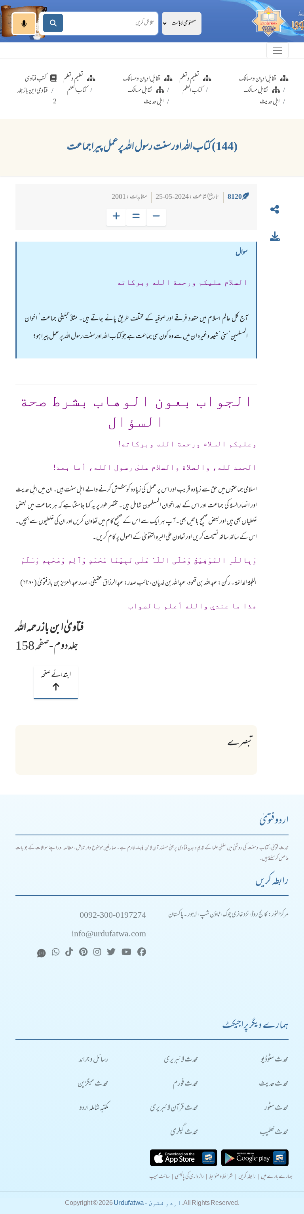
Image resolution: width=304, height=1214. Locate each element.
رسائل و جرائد (93, 1060)
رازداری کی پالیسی (189, 1177)
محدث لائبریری (181, 1060)
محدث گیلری (184, 1132)
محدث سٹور (276, 1108)
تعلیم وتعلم (189, 79)
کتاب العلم (192, 91)
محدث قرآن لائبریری (174, 1108)
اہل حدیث (269, 102)
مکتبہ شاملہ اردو (93, 1108)
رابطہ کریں (247, 1177)
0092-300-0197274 (113, 915)
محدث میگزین (93, 1084)
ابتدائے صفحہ (56, 675)
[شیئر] (275, 211)
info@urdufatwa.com (109, 934)
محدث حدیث (274, 1084)
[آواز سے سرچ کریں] (23, 23)
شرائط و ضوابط (221, 1177)
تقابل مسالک (255, 91)
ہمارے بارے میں (277, 1177)
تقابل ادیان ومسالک (257, 79)
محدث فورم (185, 1084)
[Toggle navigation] (277, 50)
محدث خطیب (274, 1132)
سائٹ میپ (159, 1177)
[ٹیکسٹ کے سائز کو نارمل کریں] (136, 217)
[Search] (53, 23)
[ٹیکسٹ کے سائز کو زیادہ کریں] (116, 217)
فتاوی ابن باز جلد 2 (37, 96)
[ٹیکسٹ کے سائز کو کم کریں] (156, 217)
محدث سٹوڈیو (275, 1060)
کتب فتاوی (35, 79)
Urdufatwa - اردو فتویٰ (147, 1202)
